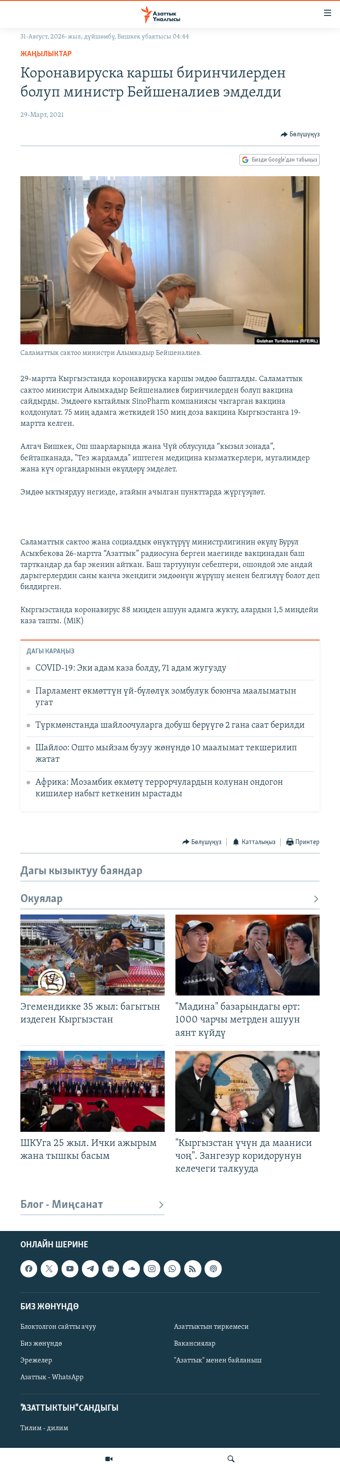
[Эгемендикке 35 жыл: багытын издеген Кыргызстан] (92, 954)
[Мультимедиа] (109, 1459)
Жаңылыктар (46, 54)
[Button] (300, 134)
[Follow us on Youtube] (70, 1269)
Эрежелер (36, 1360)
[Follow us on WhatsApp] (172, 1269)
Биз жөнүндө (41, 1343)
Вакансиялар (195, 1343)
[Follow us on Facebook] (28, 1269)
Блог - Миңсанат (61, 1205)
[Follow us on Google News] (110, 1269)
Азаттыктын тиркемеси (211, 1327)
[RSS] (192, 1269)
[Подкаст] (213, 1269)
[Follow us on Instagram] (151, 1269)
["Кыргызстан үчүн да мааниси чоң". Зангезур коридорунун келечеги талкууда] (247, 1091)
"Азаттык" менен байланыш (218, 1360)
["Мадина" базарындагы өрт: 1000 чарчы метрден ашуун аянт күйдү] (247, 954)
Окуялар (41, 899)
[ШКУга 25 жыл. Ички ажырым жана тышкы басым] (92, 1091)
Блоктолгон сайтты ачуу (58, 1327)
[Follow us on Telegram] (90, 1269)
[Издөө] (231, 1459)
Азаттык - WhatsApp (52, 1377)
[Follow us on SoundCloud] (131, 1269)
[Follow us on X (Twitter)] (49, 1269)
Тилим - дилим (44, 1428)
